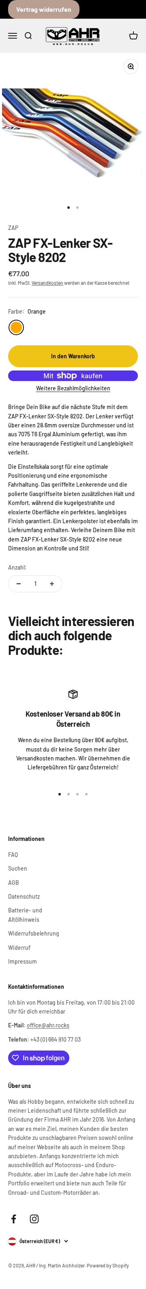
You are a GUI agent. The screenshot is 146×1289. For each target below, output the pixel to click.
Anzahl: (17, 567)
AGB (13, 882)
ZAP (13, 227)
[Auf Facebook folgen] (13, 1218)
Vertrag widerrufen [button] (43, 9)
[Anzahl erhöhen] (52, 584)
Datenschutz (24, 896)
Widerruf (19, 947)
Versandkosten (47, 283)
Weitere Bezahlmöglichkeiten (73, 388)
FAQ (13, 854)
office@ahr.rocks (48, 1025)
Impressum (22, 961)
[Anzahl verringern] (19, 584)
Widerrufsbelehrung (33, 933)
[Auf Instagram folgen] (34, 1218)
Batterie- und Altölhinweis (25, 915)
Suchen (17, 868)
